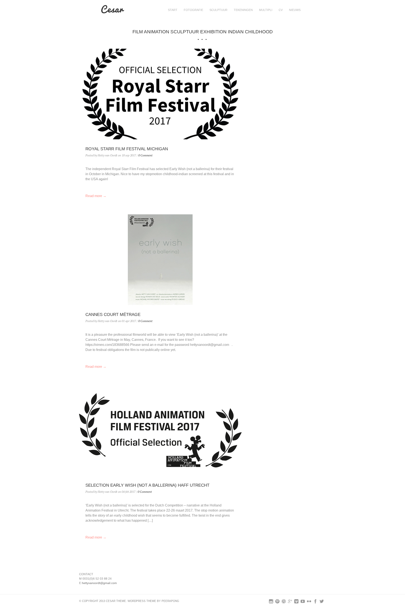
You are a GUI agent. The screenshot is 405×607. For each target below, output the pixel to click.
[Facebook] (315, 602)
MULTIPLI (265, 10)
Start (172, 10)
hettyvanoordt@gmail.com (99, 583)
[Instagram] (271, 602)
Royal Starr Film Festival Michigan (126, 148)
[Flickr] (309, 602)
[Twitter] (322, 602)
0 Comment (145, 155)
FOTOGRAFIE (193, 10)
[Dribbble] (284, 602)
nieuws (295, 10)
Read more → (95, 196)
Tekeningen (243, 10)
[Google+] (290, 602)
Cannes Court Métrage (112, 314)
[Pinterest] (277, 602)
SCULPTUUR (218, 10)
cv (281, 10)
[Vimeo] (296, 602)
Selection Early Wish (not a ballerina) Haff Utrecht (147, 485)
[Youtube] (303, 602)
